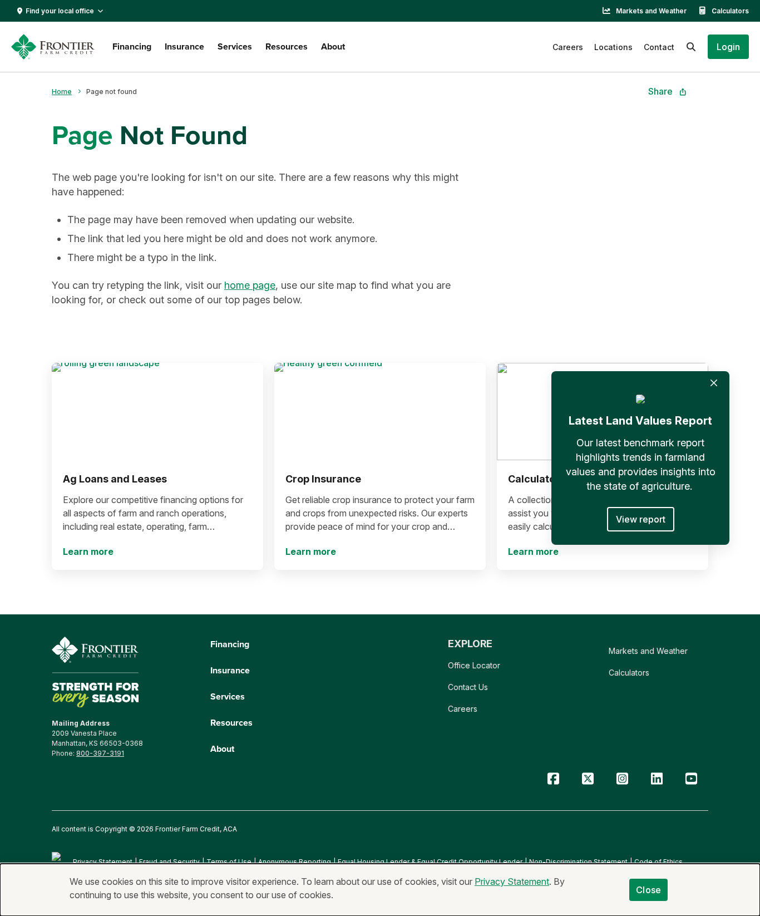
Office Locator (474, 665)
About (333, 46)
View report (640, 519)
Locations (613, 47)
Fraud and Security (169, 862)
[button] (728, 47)
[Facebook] (553, 778)
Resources (286, 46)
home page (249, 285)
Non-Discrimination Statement (578, 862)
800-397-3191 (100, 753)
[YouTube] (691, 778)
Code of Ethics (658, 862)
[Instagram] (622, 778)
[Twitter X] (587, 778)
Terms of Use (228, 862)
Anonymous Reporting (294, 862)
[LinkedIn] (656, 778)
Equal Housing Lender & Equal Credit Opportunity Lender (430, 862)
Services (235, 46)
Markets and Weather (651, 11)
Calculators (730, 11)
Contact (659, 47)
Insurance (184, 46)
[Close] (714, 383)
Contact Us (468, 687)
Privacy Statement (102, 862)
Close (648, 889)
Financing (131, 46)
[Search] (691, 47)
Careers (567, 47)
